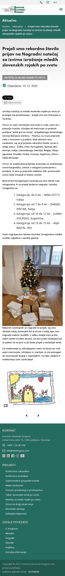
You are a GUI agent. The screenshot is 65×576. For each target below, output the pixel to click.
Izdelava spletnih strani (14, 571)
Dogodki (9, 537)
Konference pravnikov (16, 475)
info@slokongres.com (18, 450)
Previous (26, 415)
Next (38, 415)
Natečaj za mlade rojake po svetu (25, 77)
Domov (6, 26)
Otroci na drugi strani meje (19, 504)
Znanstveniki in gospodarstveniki (22, 480)
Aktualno (18, 26)
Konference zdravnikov (17, 471)
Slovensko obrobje (15, 508)
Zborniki (9, 542)
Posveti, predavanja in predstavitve (24, 490)
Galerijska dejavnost (16, 513)
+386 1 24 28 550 (15, 445)
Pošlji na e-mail (14, 102)
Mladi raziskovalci (14, 485)
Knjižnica (9, 547)
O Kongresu (11, 528)
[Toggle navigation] (61, 9)
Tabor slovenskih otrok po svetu (22, 494)
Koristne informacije (15, 552)
